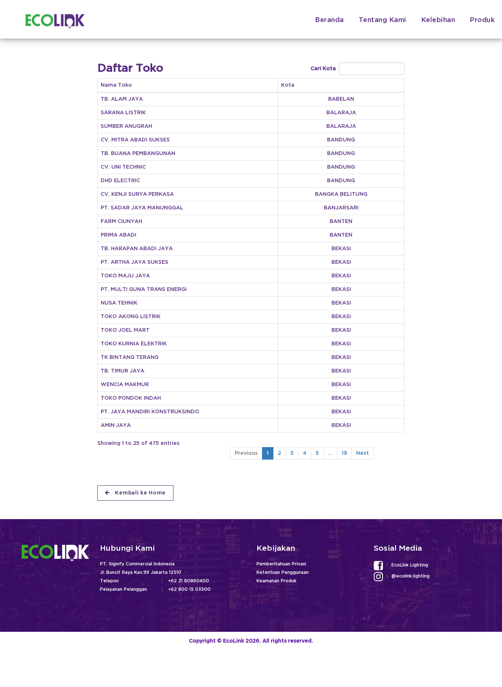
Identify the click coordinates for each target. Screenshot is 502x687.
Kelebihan (438, 20)
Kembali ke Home (140, 492)
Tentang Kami (382, 20)
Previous (246, 453)
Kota (287, 85)
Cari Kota (325, 68)
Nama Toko (116, 85)
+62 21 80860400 (188, 581)
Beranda (329, 20)
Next (362, 453)
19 (344, 453)
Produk (482, 20)
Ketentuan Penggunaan (283, 573)
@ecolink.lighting (410, 576)
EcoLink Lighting (409, 565)
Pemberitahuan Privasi (281, 564)
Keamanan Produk (277, 581)
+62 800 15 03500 (189, 589)
